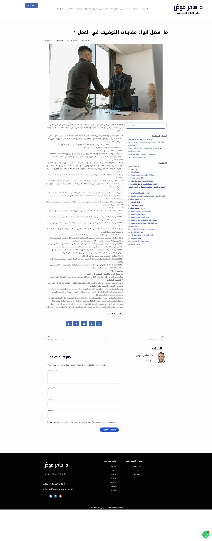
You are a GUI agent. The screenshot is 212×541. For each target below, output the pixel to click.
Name (50, 388)
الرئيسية (114, 8)
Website (50, 411)
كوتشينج (113, 482)
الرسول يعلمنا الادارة (137, 205)
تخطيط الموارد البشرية (138, 214)
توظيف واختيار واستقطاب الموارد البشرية (144, 220)
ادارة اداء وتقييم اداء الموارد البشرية (142, 175)
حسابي (139, 470)
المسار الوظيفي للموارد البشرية (141, 211)
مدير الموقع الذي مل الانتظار (137, 157)
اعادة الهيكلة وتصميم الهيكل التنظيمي (144, 184)
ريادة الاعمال (135, 226)
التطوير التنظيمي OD (135, 199)
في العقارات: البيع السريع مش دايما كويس (142, 154)
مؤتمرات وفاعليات (136, 238)
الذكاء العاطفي (135, 202)
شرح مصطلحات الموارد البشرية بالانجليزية (143, 229)
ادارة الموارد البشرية (137, 178)
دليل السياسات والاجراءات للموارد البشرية (144, 223)
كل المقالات (147, 360)
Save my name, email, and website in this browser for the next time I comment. (82, 422)
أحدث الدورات (135, 172)
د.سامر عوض (125, 8)
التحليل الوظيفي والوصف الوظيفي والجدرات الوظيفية (148, 196)
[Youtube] (60, 496)
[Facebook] (50, 496)
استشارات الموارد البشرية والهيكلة (142, 181)
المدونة (145, 8)
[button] (205, 534)
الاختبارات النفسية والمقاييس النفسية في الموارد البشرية (146, 187)
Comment (52, 370)
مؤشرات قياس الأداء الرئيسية (140, 241)
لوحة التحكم (137, 474)
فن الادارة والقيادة (137, 232)
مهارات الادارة (135, 244)
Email (50, 399)
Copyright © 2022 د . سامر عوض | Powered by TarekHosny (106, 508)
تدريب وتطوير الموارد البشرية (140, 217)
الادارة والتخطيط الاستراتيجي (140, 193)
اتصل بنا (60, 8)
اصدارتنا (136, 8)
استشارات (70, 8)
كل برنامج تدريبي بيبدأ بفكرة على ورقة (140, 139)
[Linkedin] (55, 496)
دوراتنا (79, 8)
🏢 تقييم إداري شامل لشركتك (96, 8)
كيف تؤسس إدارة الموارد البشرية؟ (142, 235)
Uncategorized (132, 166)
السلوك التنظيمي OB (135, 208)
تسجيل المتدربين (136, 466)
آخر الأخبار (134, 169)
